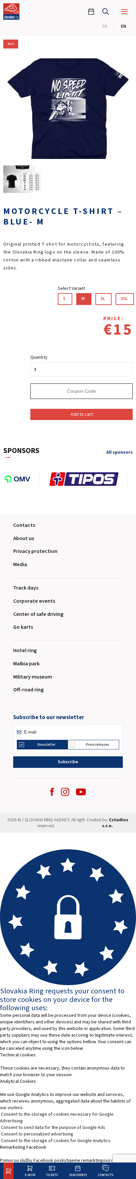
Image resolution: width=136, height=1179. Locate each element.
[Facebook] (52, 792)
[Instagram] (65, 792)
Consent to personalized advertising (37, 1134)
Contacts (105, 1175)
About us (23, 538)
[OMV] (21, 479)
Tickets (52, 1175)
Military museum (32, 676)
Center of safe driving (38, 614)
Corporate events (34, 601)
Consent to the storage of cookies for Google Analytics (56, 1140)
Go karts (23, 627)
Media (20, 564)
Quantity (39, 357)
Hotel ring (25, 650)
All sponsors (119, 452)
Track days (25, 587)
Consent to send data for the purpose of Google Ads (53, 1127)
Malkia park (26, 663)
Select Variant (71, 288)
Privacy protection (35, 551)
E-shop (30, 1175)
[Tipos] (88, 479)
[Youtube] (81, 792)
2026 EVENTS (78, 1175)
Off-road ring (28, 689)
